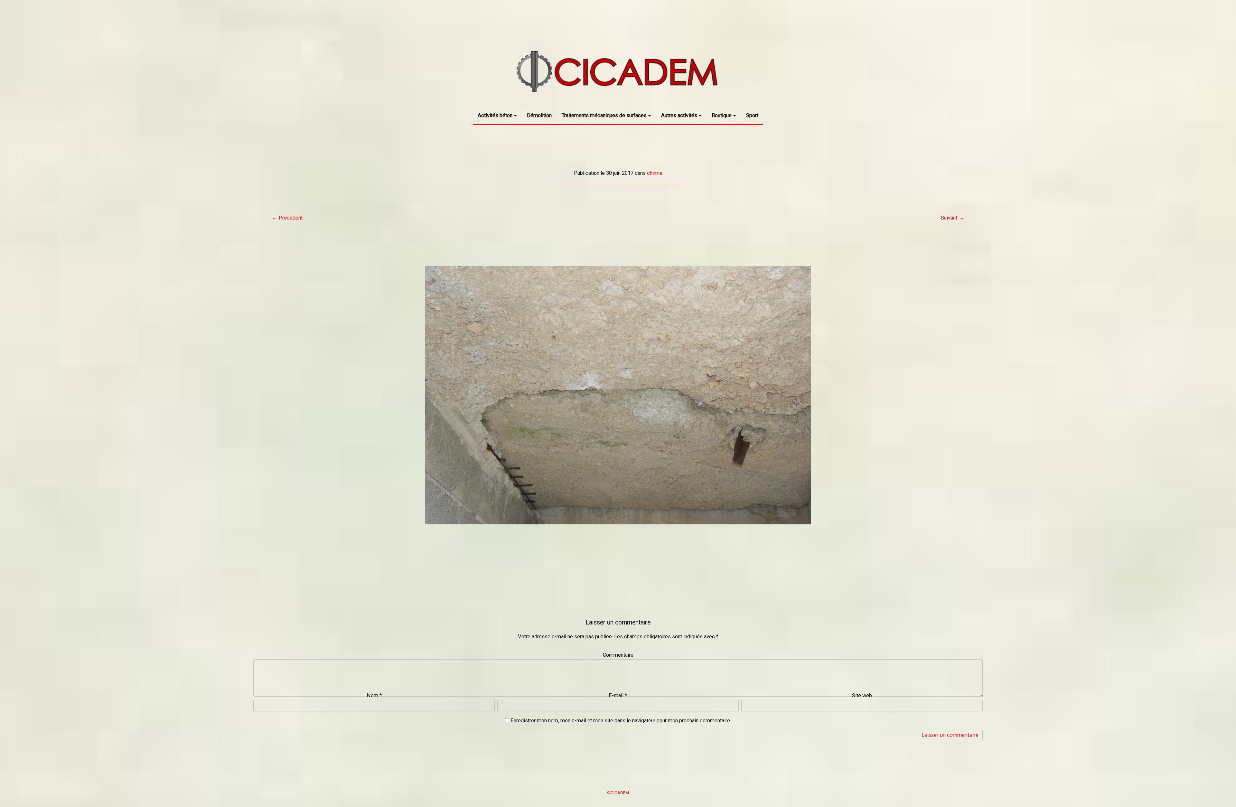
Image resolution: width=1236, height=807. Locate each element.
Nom (374, 695)
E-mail (618, 695)
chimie (654, 173)
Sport (752, 115)
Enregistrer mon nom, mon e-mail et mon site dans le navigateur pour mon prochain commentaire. (620, 721)
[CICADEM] (618, 101)
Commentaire (618, 655)
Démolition (539, 115)
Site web (862, 695)
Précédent (291, 218)
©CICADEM (618, 792)
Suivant (949, 218)
